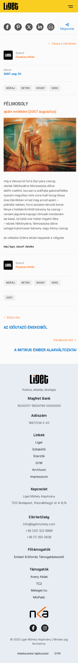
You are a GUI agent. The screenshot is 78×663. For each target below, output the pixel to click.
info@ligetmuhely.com (39, 524)
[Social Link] (33, 628)
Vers (54, 88)
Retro (25, 88)
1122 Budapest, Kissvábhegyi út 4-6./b (39, 503)
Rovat (40, 88)
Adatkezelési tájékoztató (33, 653)
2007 (9, 297)
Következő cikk (63, 340)
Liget (39, 442)
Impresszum (39, 476)
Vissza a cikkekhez (64, 43)
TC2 (39, 583)
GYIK (39, 463)
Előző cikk (13, 317)
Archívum (39, 470)
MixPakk (39, 597)
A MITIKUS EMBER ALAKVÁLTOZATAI (45, 349)
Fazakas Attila (25, 57)
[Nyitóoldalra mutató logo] (39, 379)
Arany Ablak (39, 577)
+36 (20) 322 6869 (39, 531)
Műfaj (10, 88)
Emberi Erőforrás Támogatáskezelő (39, 557)
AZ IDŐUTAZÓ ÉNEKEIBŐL (25, 327)
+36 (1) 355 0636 (39, 537)
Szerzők (39, 456)
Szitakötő (39, 449)
